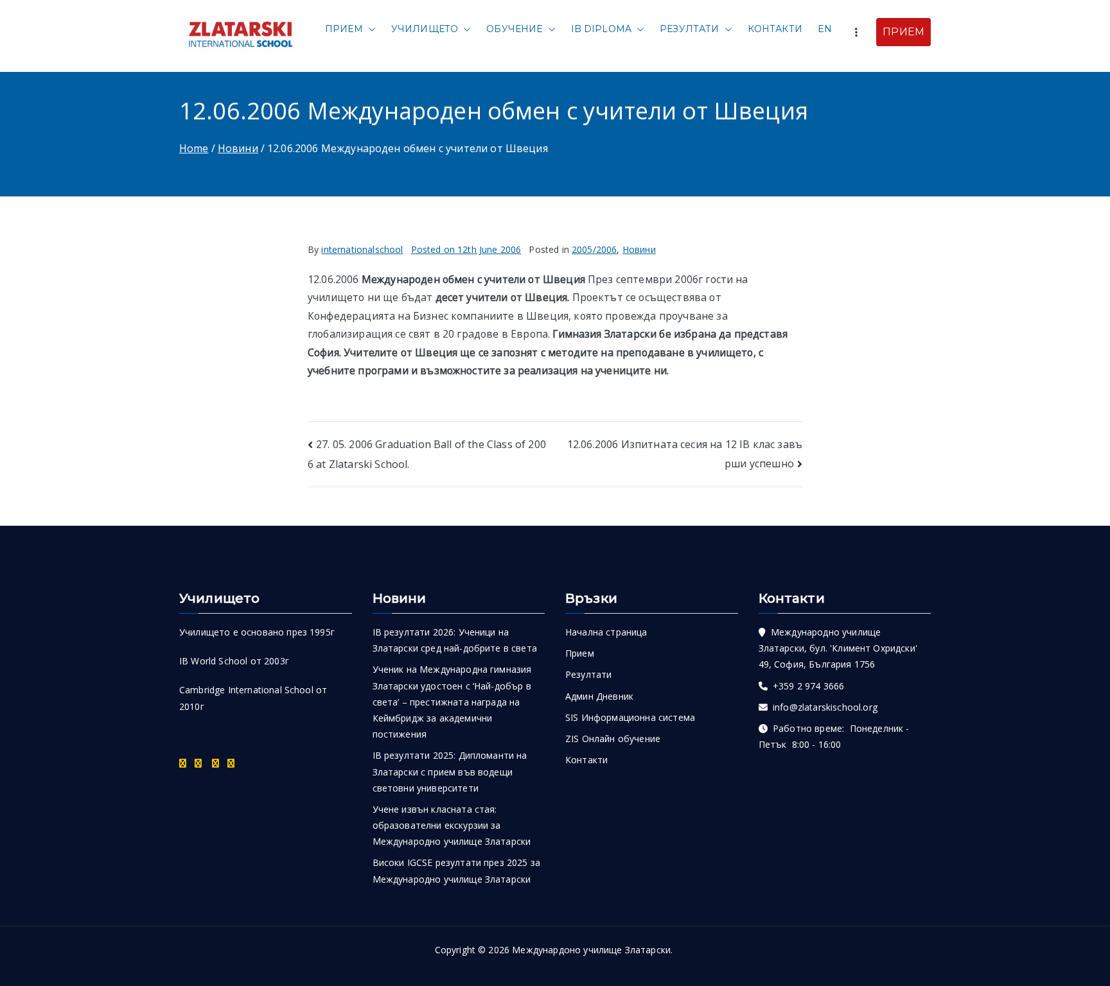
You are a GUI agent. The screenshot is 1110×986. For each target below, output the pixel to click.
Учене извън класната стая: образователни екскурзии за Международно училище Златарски (452, 825)
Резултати (689, 29)
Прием (344, 29)
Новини (639, 249)
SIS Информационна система (630, 717)
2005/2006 (594, 249)
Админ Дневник (599, 696)
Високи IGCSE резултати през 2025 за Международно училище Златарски (457, 870)
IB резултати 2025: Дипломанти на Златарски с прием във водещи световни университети (450, 771)
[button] (369, 29)
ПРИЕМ (903, 32)
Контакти (775, 29)
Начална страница (606, 632)
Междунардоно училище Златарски (591, 950)
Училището (424, 29)
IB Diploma (601, 29)
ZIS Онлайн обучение (612, 738)
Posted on (466, 249)
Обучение (514, 29)
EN (825, 29)
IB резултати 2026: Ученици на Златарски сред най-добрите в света (455, 640)
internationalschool (362, 249)
